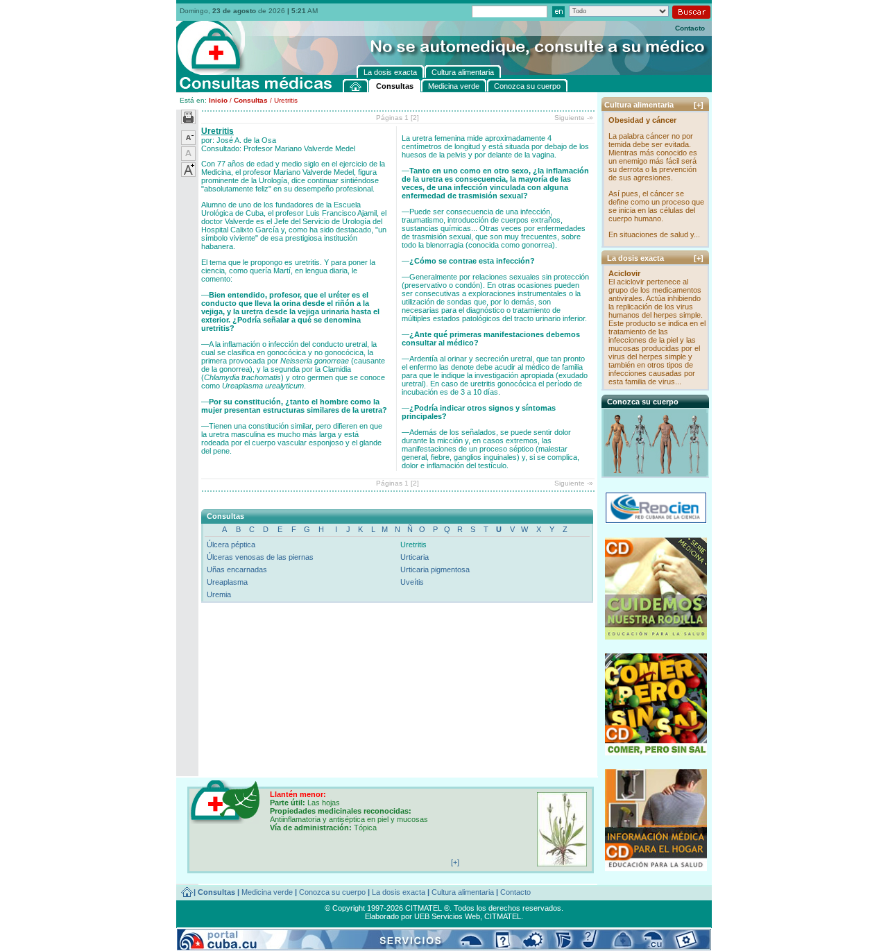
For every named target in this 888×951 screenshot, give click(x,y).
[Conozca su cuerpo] (656, 472)
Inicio (218, 100)
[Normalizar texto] (188, 158)
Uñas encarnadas (237, 569)
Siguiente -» (573, 117)
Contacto (690, 28)
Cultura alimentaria (463, 892)
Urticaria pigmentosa (435, 569)
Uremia (219, 594)
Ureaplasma (227, 582)
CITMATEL (502, 916)
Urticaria (414, 557)
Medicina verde (267, 892)
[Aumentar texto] (188, 174)
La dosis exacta (398, 892)
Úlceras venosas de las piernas (260, 557)
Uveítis (412, 582)
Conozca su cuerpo (332, 892)
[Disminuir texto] (188, 142)
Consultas (251, 100)
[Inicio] (356, 85)
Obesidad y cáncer (642, 120)
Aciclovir (624, 273)
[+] (698, 105)
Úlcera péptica (231, 544)
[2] (415, 117)
